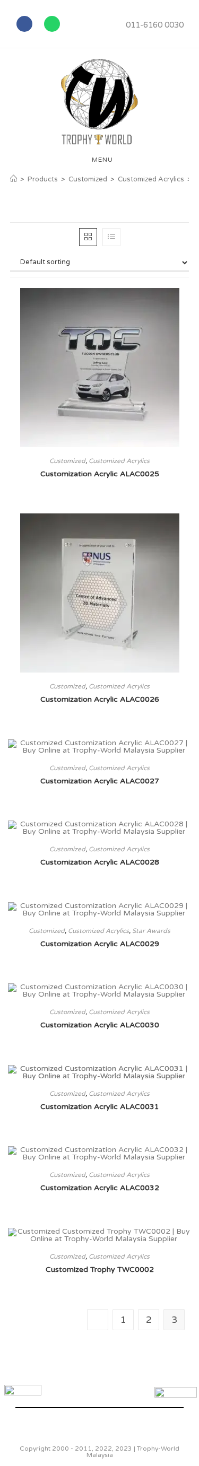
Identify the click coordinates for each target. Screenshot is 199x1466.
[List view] (111, 237)
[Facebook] (24, 24)
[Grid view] (88, 237)
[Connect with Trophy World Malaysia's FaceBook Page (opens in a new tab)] (22, 1403)
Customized (67, 461)
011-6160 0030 (155, 25)
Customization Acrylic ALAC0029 (99, 943)
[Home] (13, 179)
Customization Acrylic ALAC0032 (99, 1187)
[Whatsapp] (52, 24)
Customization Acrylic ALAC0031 (99, 1106)
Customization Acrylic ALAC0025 (99, 473)
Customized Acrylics (119, 461)
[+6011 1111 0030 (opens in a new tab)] (175, 1408)
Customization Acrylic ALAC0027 (99, 781)
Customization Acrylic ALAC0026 (99, 699)
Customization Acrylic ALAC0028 (99, 862)
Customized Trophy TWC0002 (100, 1269)
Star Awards (151, 931)
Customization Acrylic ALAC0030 (99, 1024)
